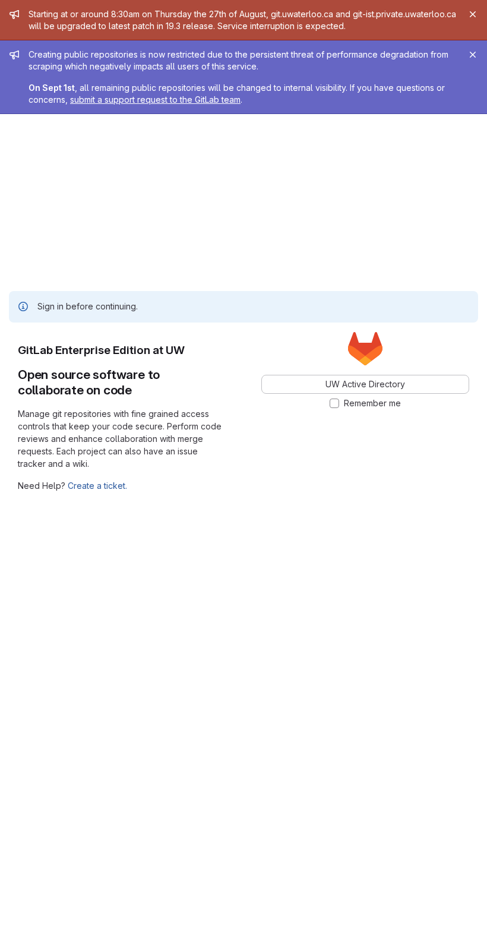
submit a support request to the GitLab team (155, 99)
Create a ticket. (97, 486)
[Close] (473, 14)
